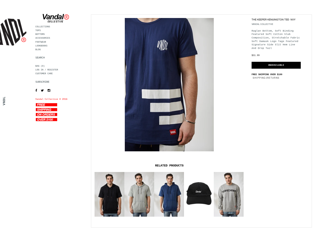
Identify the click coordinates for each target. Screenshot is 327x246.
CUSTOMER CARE (44, 73)
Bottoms (40, 34)
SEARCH (40, 57)
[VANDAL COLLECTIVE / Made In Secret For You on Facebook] (35, 90)
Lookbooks (41, 46)
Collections (42, 27)
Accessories (42, 38)
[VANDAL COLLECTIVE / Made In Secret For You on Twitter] (41, 90)
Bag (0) (40, 66)
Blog (38, 49)
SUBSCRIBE (42, 82)
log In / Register (46, 70)
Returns (273, 77)
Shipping (259, 77)
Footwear (40, 42)
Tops (38, 30)
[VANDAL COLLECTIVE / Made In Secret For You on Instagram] (47, 90)
